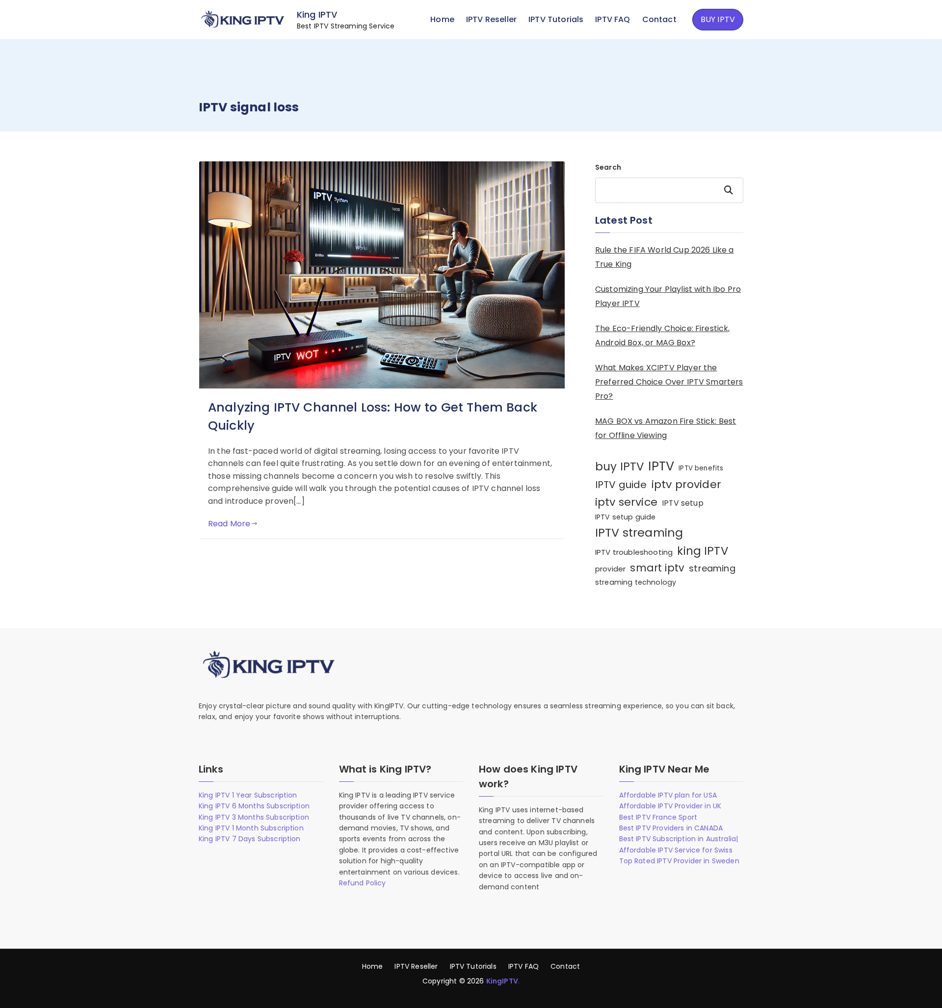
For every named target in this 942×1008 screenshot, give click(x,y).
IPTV (661, 466)
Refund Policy (362, 883)
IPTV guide (621, 484)
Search (608, 167)
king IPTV (702, 551)
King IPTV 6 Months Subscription (254, 806)
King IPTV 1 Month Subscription (251, 828)
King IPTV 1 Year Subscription (248, 795)
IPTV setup (683, 503)
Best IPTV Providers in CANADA (671, 828)
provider (610, 569)
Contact (659, 19)
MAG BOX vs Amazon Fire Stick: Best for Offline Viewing (665, 428)
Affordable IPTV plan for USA (668, 795)
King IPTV (317, 14)
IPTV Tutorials (555, 19)
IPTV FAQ (612, 19)
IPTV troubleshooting (634, 552)
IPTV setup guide (625, 517)
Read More (229, 523)
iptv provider (686, 484)
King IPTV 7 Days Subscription (250, 839)
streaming (712, 568)
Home (442, 19)
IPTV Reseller (491, 19)
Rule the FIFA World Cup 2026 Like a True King (664, 257)
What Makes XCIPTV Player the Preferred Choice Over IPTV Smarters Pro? (669, 382)
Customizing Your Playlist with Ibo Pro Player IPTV (668, 296)
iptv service (626, 502)
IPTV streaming (639, 532)
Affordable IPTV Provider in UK (670, 806)
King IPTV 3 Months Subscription (254, 817)
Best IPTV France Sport (658, 817)
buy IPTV (619, 466)
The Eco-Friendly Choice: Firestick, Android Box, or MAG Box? (662, 335)
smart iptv (657, 568)
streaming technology (635, 582)
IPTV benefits (701, 468)
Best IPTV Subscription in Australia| (678, 839)
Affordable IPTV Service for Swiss (676, 850)
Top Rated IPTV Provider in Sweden (679, 861)
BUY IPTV (718, 19)
